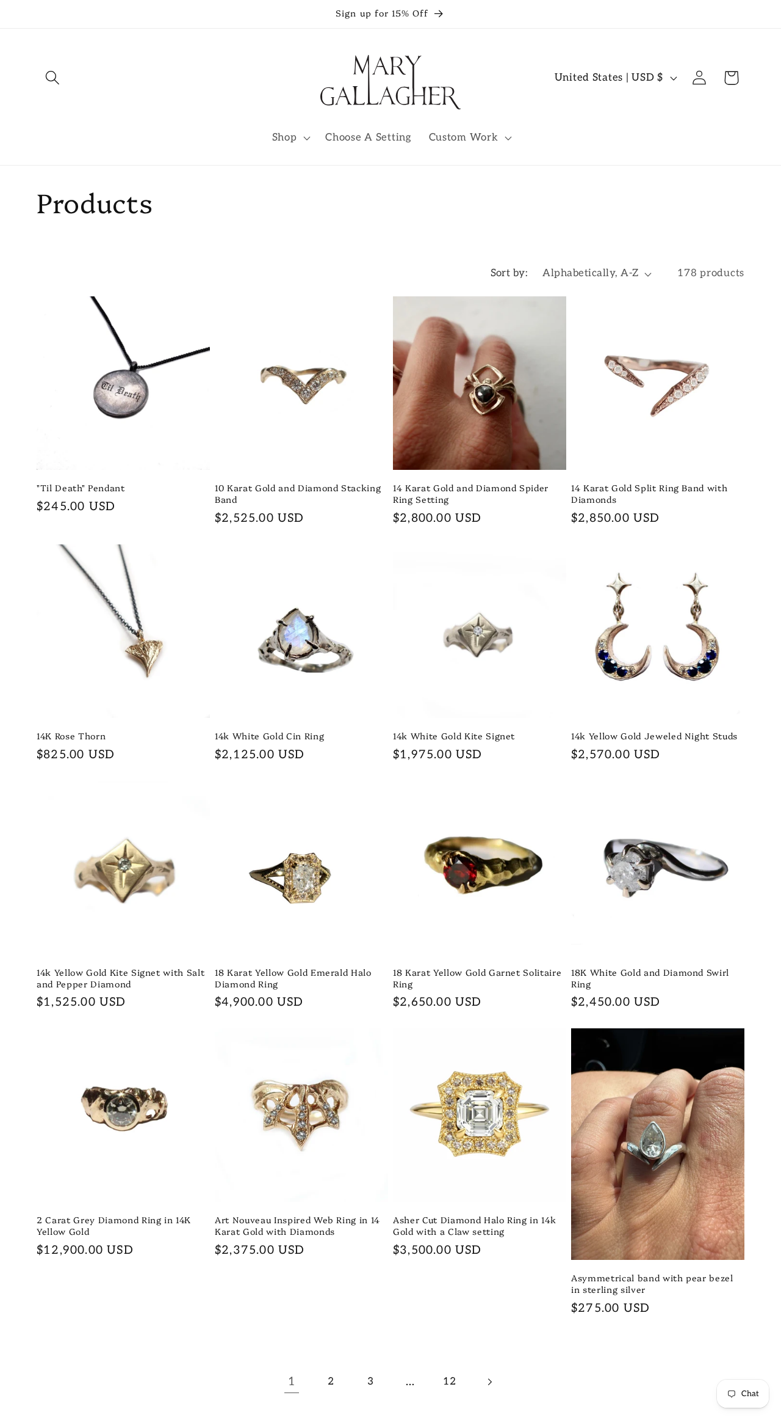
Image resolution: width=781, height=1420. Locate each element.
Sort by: (509, 273)
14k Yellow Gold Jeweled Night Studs (654, 736)
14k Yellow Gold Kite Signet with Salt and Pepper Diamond (120, 978)
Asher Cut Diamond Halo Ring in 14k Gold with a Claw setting (474, 1225)
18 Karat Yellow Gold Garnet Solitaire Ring (477, 978)
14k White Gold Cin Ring (269, 736)
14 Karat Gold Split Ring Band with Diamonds (649, 493)
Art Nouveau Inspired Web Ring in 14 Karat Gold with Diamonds (297, 1225)
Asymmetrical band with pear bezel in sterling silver (652, 1283)
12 (449, 1381)
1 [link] (292, 1382)
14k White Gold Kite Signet (454, 736)
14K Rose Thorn (71, 736)
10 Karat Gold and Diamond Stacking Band (298, 493)
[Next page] (489, 1382)
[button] (53, 78)
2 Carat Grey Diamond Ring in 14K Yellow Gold (114, 1225)
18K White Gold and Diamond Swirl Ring (650, 978)
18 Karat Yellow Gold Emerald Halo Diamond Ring (293, 978)
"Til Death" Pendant (81, 488)
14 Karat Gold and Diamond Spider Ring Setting (471, 493)
